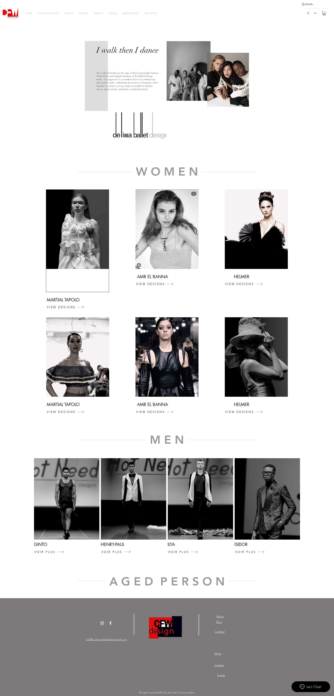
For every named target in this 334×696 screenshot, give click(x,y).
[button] (29, 13)
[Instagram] (102, 623)
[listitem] (66, 506)
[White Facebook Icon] (110, 623)
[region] (77, 240)
